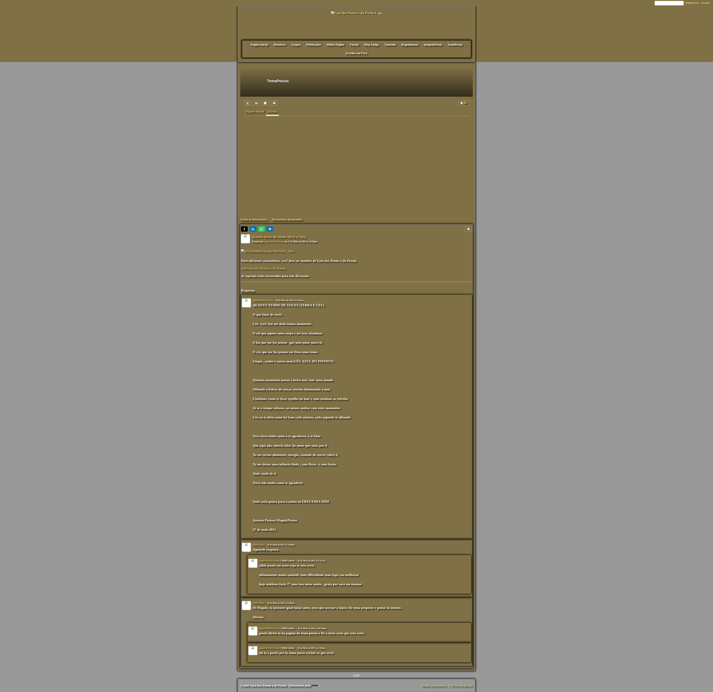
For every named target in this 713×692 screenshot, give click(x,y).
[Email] (274, 103)
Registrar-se (692, 3)
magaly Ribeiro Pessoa (274, 241)
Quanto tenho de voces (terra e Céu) (279, 236)
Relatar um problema (434, 685)
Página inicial (255, 111)
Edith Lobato (258, 544)
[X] (247, 103)
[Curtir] (468, 229)
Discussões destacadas (287, 219)
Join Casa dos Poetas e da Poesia (263, 268)
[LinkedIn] (256, 103)
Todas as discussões (253, 219)
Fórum (272, 111)
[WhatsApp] (265, 103)
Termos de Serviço (461, 685)
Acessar (705, 3)
